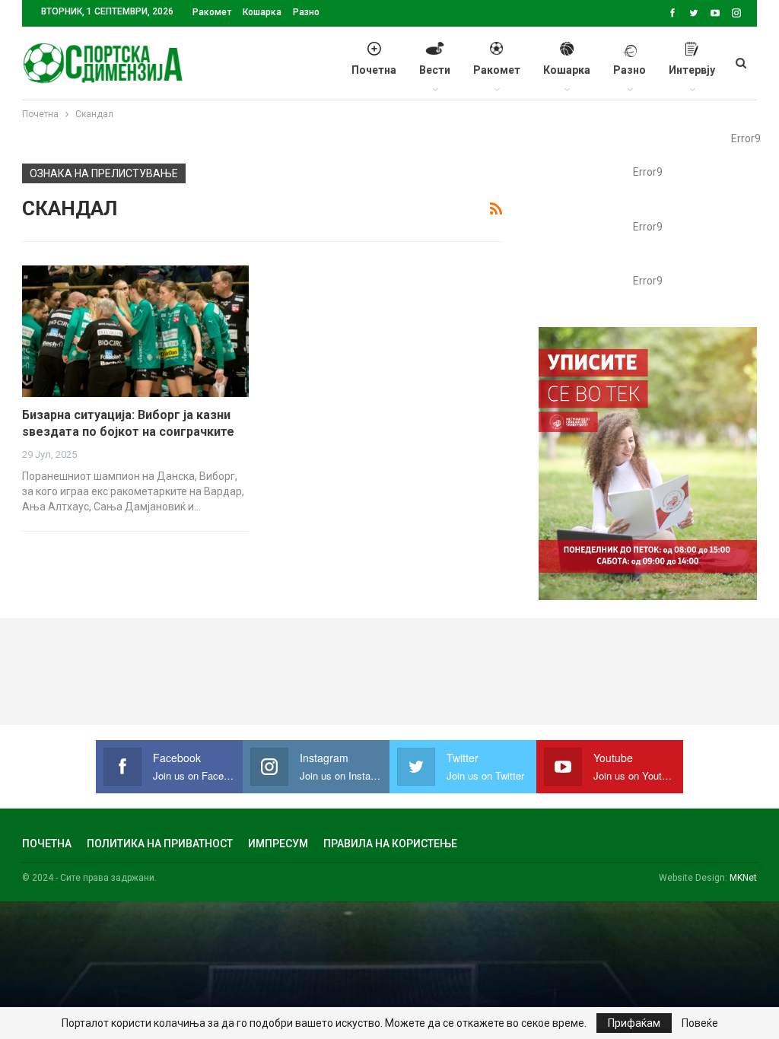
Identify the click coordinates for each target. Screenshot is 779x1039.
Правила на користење (390, 843)
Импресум (278, 843)
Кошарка (262, 12)
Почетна (373, 70)
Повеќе (700, 1023)
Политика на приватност (160, 843)
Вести (434, 70)
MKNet (743, 877)
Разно (306, 12)
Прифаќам (634, 1023)
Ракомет (211, 12)
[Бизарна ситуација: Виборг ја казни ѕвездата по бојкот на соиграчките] (135, 331)
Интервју (692, 70)
